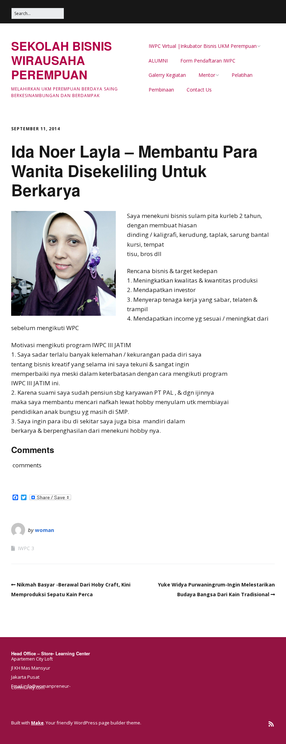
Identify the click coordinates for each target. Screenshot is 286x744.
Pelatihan (242, 75)
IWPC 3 (26, 548)
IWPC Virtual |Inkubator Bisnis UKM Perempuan (203, 46)
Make (37, 723)
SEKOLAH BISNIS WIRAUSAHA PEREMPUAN (61, 60)
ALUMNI (158, 60)
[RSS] (271, 724)
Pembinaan (161, 89)
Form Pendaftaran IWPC (207, 60)
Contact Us (199, 89)
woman (44, 529)
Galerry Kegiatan (167, 75)
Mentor (206, 75)
